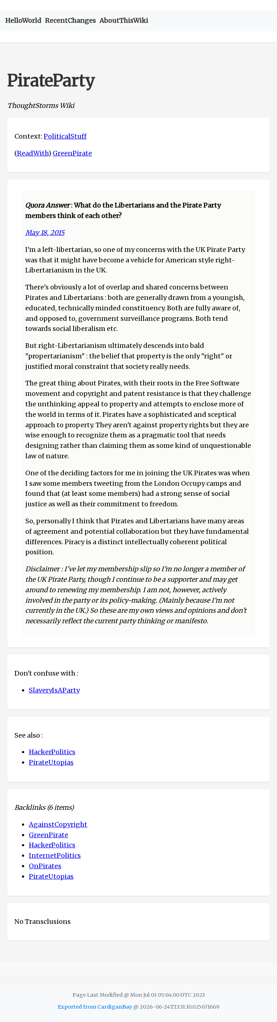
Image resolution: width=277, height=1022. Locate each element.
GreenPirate (72, 153)
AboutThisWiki (124, 20)
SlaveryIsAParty (54, 690)
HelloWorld (23, 20)
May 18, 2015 (45, 232)
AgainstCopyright (58, 824)
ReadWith (32, 153)
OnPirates (45, 866)
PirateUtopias (51, 762)
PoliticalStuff (65, 136)
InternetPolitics (55, 855)
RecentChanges (70, 20)
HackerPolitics (52, 752)
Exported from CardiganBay (95, 1007)
